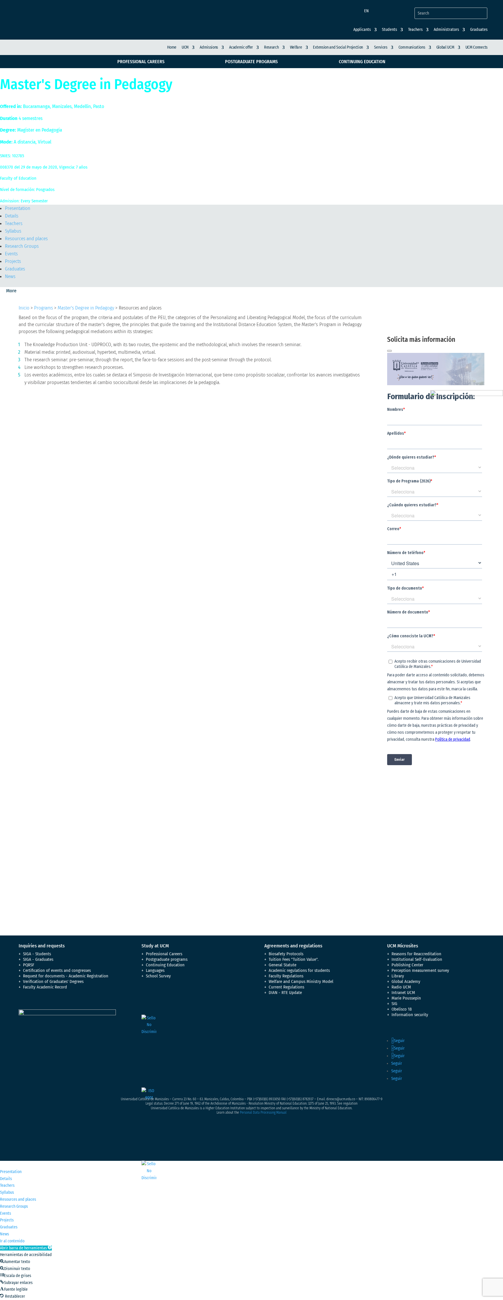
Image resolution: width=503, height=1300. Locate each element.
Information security (410, 1014)
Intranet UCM (403, 992)
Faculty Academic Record (45, 987)
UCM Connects (476, 47)
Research (271, 47)
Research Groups (22, 246)
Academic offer (241, 47)
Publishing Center (407, 965)
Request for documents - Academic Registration (65, 976)
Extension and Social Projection (338, 47)
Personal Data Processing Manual (263, 1112)
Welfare (296, 47)
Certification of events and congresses (57, 970)
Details (11, 216)
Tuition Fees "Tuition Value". (293, 959)
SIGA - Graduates (38, 959)
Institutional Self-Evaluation (417, 959)
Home (171, 47)
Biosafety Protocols (286, 953)
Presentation (17, 208)
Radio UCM (401, 987)
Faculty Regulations (286, 976)
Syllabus (13, 231)
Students (389, 29)
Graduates (479, 29)
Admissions (209, 47)
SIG (394, 1003)
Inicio (24, 308)
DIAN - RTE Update (285, 992)
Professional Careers (140, 61)
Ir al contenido (12, 1241)
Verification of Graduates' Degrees (53, 981)
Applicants (362, 29)
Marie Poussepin (406, 998)
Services (380, 47)
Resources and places (26, 239)
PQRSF (28, 965)
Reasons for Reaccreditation (416, 953)
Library (398, 976)
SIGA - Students (37, 953)
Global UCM (445, 47)
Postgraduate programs (251, 61)
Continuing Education (362, 61)
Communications (411, 47)
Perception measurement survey (420, 970)
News (10, 276)
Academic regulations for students (299, 970)
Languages (155, 970)
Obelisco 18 (402, 1009)
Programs (43, 308)
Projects (13, 261)
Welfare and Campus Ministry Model (301, 981)
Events (11, 254)
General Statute (282, 965)
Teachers (13, 223)
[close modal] (389, 351)
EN (366, 10)
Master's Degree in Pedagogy (86, 308)
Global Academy (406, 981)
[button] (26, 1248)
